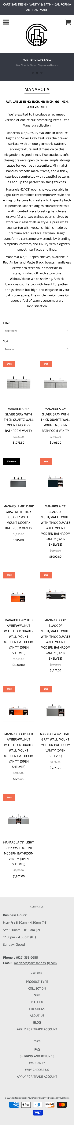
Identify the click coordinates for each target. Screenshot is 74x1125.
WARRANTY (37, 1063)
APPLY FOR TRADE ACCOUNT (37, 1029)
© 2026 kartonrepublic (15, 1098)
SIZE (37, 995)
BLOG (37, 1022)
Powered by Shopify (37, 1098)
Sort (5, 341)
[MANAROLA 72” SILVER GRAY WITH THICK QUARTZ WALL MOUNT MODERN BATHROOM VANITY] (55, 384)
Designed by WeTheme (58, 1098)
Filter (6, 323)
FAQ (37, 1049)
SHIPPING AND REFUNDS (37, 1056)
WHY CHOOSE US (37, 1069)
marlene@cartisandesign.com (35, 963)
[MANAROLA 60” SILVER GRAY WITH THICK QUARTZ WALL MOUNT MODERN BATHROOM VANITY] (18, 384)
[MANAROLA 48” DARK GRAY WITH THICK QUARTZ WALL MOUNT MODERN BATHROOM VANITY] (18, 481)
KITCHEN (37, 1002)
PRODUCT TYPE (37, 981)
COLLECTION (37, 988)
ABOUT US (37, 1015)
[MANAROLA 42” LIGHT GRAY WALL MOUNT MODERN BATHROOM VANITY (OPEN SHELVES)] (55, 709)
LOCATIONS (37, 1009)
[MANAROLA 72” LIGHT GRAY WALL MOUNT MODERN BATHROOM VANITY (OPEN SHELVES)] (18, 817)
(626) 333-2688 (27, 957)
